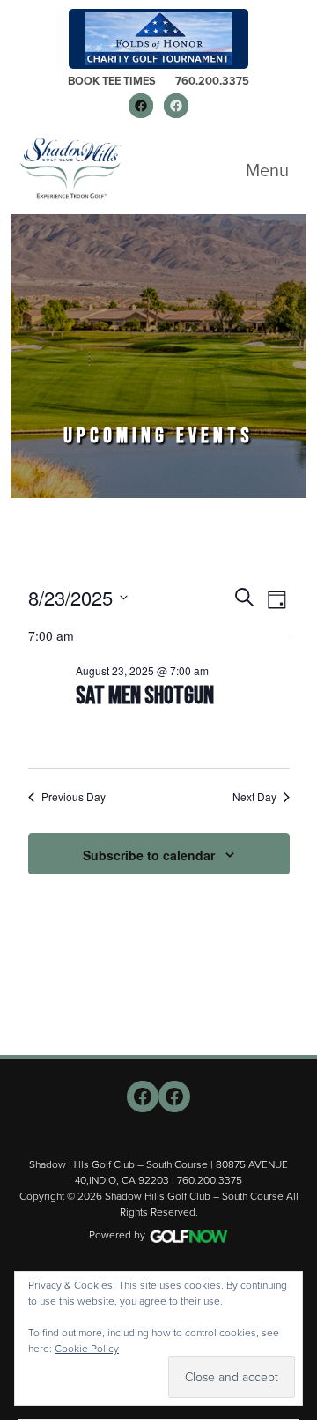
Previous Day (73, 797)
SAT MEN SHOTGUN (145, 695)
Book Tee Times (112, 80)
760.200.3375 (212, 80)
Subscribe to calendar (149, 855)
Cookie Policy (87, 1349)
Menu (267, 170)
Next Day (254, 797)
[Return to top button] (294, 1034)
